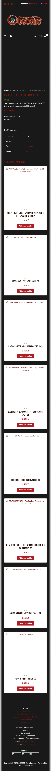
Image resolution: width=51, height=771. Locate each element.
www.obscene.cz (29, 744)
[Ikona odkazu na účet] (11, 36)
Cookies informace (25, 714)
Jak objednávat (25, 711)
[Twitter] (8, 4)
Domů (6, 90)
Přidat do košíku (25, 226)
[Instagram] (12, 4)
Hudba (12, 90)
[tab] (25, 130)
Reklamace (25, 722)
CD (17, 90)
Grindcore (29, 146)
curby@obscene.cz (28, 741)
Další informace (10, 130)
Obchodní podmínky (25, 719)
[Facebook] (5, 4)
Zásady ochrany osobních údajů (25, 717)
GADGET (28, 141)
